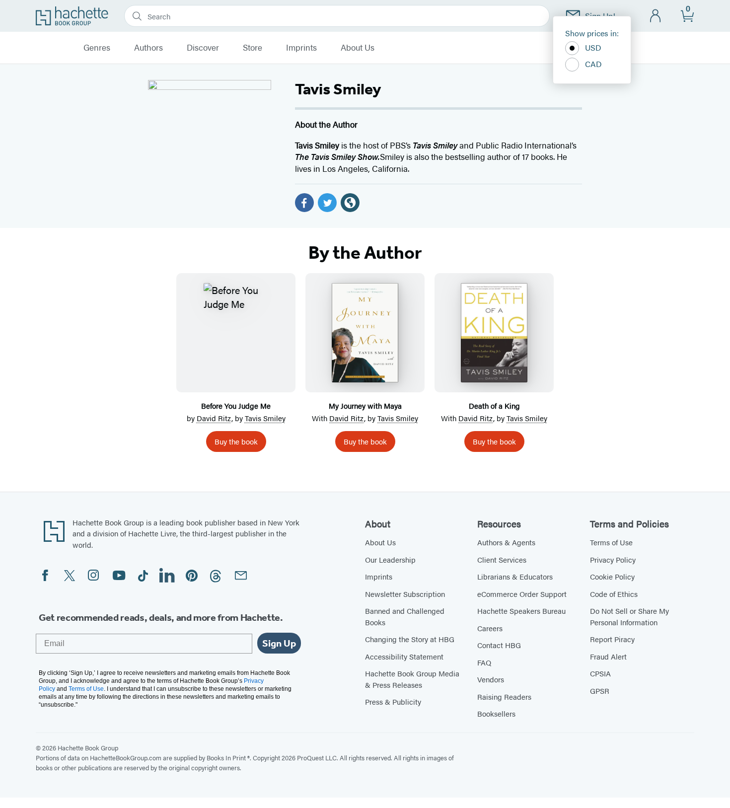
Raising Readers (504, 696)
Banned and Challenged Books (404, 616)
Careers (490, 628)
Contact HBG (499, 645)
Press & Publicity (393, 701)
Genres (96, 47)
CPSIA (600, 673)
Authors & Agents (506, 542)
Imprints (301, 47)
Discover (203, 47)
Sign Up (279, 643)
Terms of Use (611, 542)
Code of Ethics (614, 593)
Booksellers (496, 713)
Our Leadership (390, 559)
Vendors (490, 679)
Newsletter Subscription (405, 593)
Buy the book (236, 441)
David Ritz (214, 418)
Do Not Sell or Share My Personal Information (629, 616)
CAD (593, 64)
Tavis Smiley (265, 418)
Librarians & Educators (515, 576)
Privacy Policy (613, 559)
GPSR (599, 690)
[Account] (655, 16)
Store (252, 47)
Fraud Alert (608, 656)
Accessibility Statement (404, 656)
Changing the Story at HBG (409, 639)
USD (593, 47)
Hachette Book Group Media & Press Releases (412, 679)
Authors (148, 47)
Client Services (501, 559)
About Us (357, 47)
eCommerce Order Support (522, 593)
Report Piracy (612, 639)
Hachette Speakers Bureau (521, 610)
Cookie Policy (612, 576)
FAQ (484, 662)
